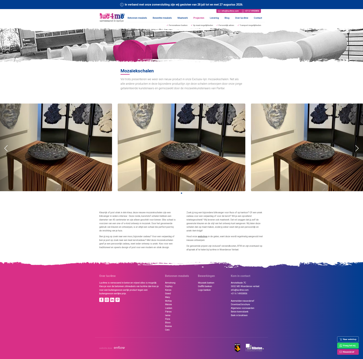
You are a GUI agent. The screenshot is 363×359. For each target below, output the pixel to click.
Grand (168, 293)
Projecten (198, 18)
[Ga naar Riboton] (255, 348)
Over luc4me (241, 18)
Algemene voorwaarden (242, 308)
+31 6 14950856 (239, 293)
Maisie (168, 304)
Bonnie (168, 326)
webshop (202, 236)
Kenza (168, 290)
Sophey (169, 286)
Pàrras (168, 311)
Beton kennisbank (239, 311)
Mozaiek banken (206, 282)
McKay (168, 301)
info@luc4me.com (240, 290)
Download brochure (240, 304)
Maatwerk (183, 18)
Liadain (168, 308)
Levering (214, 18)
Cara (167, 329)
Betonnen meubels (137, 18)
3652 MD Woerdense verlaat (245, 286)
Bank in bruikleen (239, 315)
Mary (167, 297)
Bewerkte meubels (162, 18)
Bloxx (168, 322)
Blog (227, 18)
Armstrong (170, 282)
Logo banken (204, 290)
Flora (167, 319)
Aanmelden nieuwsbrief (242, 301)
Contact (258, 18)
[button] (181, 193)
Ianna (167, 315)
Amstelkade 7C (238, 282)
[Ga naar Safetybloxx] (237, 347)
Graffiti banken (205, 286)
